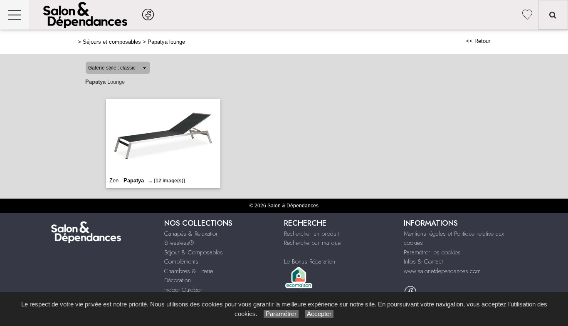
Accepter (319, 313)
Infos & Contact (423, 261)
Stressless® (179, 242)
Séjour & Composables (193, 252)
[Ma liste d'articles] (527, 15)
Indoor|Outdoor (183, 289)
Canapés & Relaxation (191, 233)
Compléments (181, 261)
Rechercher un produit (311, 233)
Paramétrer (281, 313)
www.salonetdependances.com (442, 271)
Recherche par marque (312, 242)
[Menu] (14, 15)
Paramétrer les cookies (432, 252)
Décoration (177, 280)
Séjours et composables (112, 42)
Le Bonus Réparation (309, 261)
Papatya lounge (166, 42)
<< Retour (478, 41)
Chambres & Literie (188, 271)
